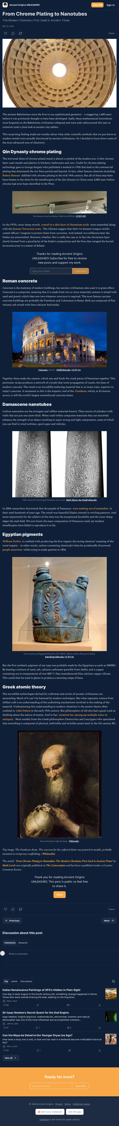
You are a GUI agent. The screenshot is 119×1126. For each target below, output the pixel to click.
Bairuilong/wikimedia (54, 656)
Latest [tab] (14, 981)
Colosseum (43, 370)
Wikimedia (74, 841)
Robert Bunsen (11, 176)
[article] (59, 997)
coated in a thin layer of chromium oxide (65, 225)
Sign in (111, 4)
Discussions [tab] (26, 981)
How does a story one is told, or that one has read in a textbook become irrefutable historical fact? (51, 1041)
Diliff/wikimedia (63, 370)
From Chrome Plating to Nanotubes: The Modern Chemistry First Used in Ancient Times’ (64, 861)
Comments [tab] (9, 942)
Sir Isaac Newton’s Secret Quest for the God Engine (35, 1012)
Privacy (59, 1104)
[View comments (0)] (13, 33)
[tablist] (15, 943)
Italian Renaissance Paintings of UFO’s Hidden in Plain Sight (41, 989)
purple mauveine (12, 550)
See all (9, 1057)
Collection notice (81, 1104)
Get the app (74, 1111)
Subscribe (97, 5)
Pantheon (80, 391)
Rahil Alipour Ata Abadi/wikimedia (81, 500)
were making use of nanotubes (91, 509)
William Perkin (12, 541)
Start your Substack (51, 1111)
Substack (44, 1119)
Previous (14, 920)
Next (107, 920)
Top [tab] (6, 981)
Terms (67, 1104)
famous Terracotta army (27, 229)
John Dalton (23, 711)
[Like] (5, 33)
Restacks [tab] (22, 942)
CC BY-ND (81, 216)
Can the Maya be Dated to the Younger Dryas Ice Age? (37, 1035)
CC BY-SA (76, 370)
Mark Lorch (9, 865)
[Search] (113, 981)
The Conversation (56, 865)
